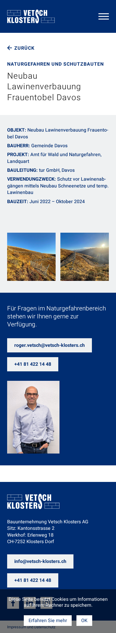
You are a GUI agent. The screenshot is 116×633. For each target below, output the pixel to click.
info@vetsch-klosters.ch (40, 561)
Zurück (24, 48)
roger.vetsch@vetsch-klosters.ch (49, 345)
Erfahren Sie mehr (48, 620)
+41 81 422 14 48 (32, 364)
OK (84, 620)
